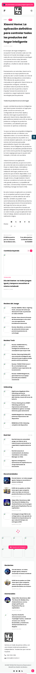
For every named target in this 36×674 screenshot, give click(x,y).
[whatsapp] (11, 226)
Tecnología (7, 277)
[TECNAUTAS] (18, 11)
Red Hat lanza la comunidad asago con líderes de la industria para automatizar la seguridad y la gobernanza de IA (21, 443)
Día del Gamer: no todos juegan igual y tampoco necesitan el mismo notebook (17, 283)
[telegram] (24, 222)
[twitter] (16, 222)
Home (5, 19)
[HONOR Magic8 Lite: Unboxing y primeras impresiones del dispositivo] (7, 417)
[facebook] (11, 222)
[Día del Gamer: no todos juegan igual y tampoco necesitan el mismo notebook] (4, 5)
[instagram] (16, 671)
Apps (10, 19)
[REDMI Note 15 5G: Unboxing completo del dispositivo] (7, 425)
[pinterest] (20, 222)
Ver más (30, 435)
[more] (15, 226)
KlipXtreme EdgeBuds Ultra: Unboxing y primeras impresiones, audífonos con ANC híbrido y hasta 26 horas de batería (22, 395)
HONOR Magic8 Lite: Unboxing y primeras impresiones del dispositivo (22, 416)
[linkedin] (29, 222)
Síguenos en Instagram (19, 547)
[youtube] (19, 671)
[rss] (22, 671)
